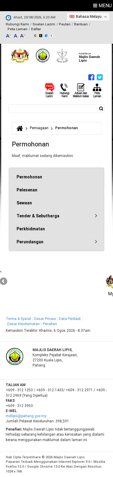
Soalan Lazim (44, 24)
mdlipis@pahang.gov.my (26, 416)
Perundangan (30, 241)
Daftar (36, 29)
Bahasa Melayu (89, 16)
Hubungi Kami (17, 24)
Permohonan (29, 176)
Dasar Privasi (45, 319)
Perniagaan (39, 128)
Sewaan (24, 202)
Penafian (50, 324)
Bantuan (81, 24)
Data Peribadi (70, 319)
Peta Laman (17, 29)
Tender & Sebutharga (38, 215)
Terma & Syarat (18, 319)
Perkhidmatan (31, 228)
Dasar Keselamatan (23, 324)
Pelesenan (27, 189)
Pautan (65, 24)
